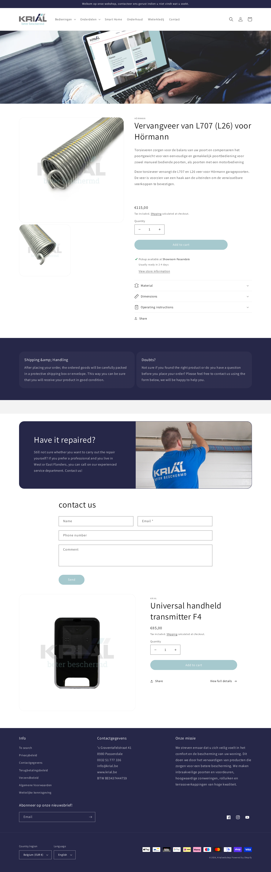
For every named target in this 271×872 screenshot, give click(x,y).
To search (25, 748)
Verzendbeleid (29, 778)
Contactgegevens (31, 763)
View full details (221, 681)
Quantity (139, 221)
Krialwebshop (224, 857)
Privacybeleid (28, 755)
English (62, 855)
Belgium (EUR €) (33, 855)
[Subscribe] (90, 817)
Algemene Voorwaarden (35, 785)
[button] (65, 19)
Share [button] (143, 318)
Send (71, 580)
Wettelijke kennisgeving (35, 792)
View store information (154, 271)
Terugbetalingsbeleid (33, 770)
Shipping (156, 213)
